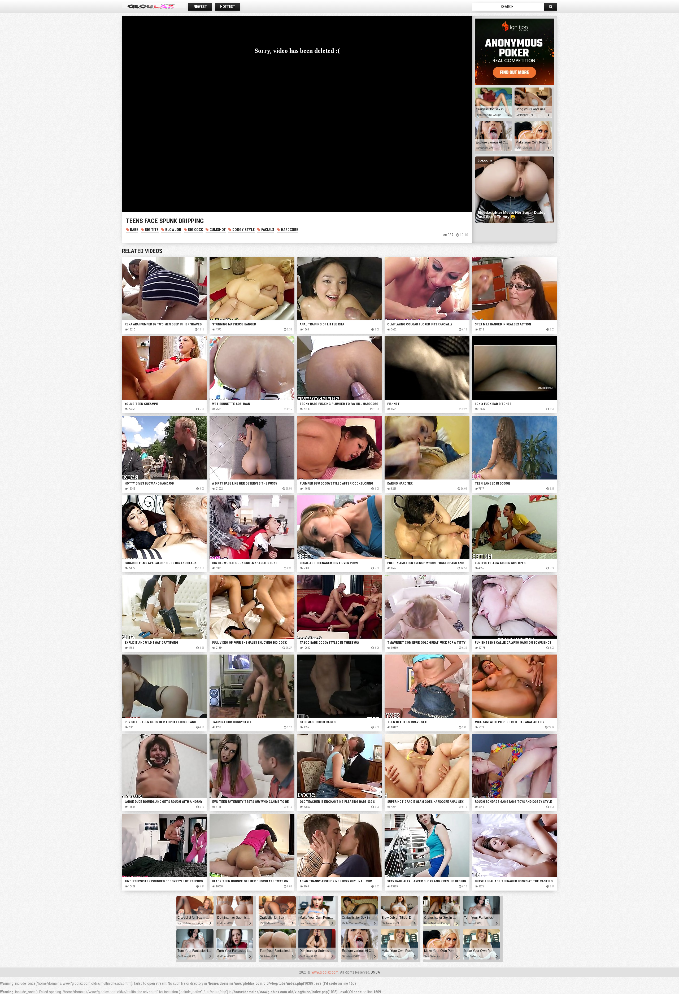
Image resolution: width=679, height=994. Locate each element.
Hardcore (289, 230)
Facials (267, 230)
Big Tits (151, 230)
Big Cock (195, 230)
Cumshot (217, 230)
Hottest (227, 7)
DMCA (375, 972)
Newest (200, 7)
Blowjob (172, 230)
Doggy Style (243, 230)
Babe (133, 230)
